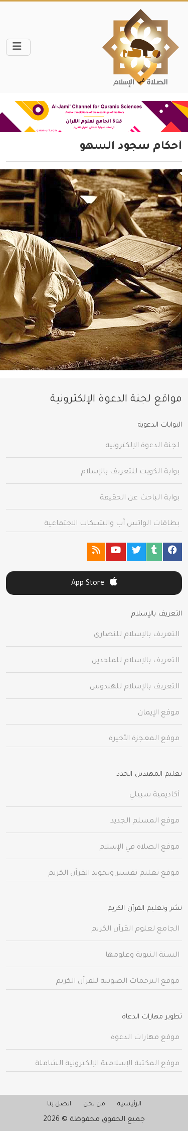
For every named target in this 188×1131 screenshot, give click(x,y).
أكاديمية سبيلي (154, 795)
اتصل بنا (59, 1104)
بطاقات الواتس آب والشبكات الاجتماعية (111, 524)
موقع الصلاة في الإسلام (139, 848)
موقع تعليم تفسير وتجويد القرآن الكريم (113, 874)
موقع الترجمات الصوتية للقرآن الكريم (117, 982)
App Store (88, 584)
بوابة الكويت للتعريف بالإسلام (130, 472)
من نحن (94, 1104)
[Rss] (96, 552)
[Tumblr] (154, 552)
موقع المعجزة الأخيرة (144, 739)
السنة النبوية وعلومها (142, 956)
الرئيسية (129, 1104)
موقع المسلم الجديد (144, 821)
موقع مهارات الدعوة (145, 1038)
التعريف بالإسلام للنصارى (136, 635)
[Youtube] (116, 552)
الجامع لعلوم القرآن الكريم (135, 930)
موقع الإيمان (158, 713)
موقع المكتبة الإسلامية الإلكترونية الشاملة (107, 1064)
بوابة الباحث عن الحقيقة (139, 498)
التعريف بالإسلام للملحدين (135, 661)
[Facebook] (172, 552)
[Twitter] (136, 552)
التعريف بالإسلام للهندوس (134, 687)
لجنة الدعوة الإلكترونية (142, 446)
